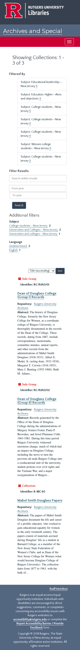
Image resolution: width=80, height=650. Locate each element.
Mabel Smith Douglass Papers (39, 500)
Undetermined (18, 246)
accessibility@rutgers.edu (30, 619)
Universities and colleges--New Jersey (33, 234)
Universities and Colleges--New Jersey (33, 229)
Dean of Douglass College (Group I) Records (36, 295)
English (13, 250)
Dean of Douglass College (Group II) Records (36, 400)
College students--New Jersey (28, 225)
